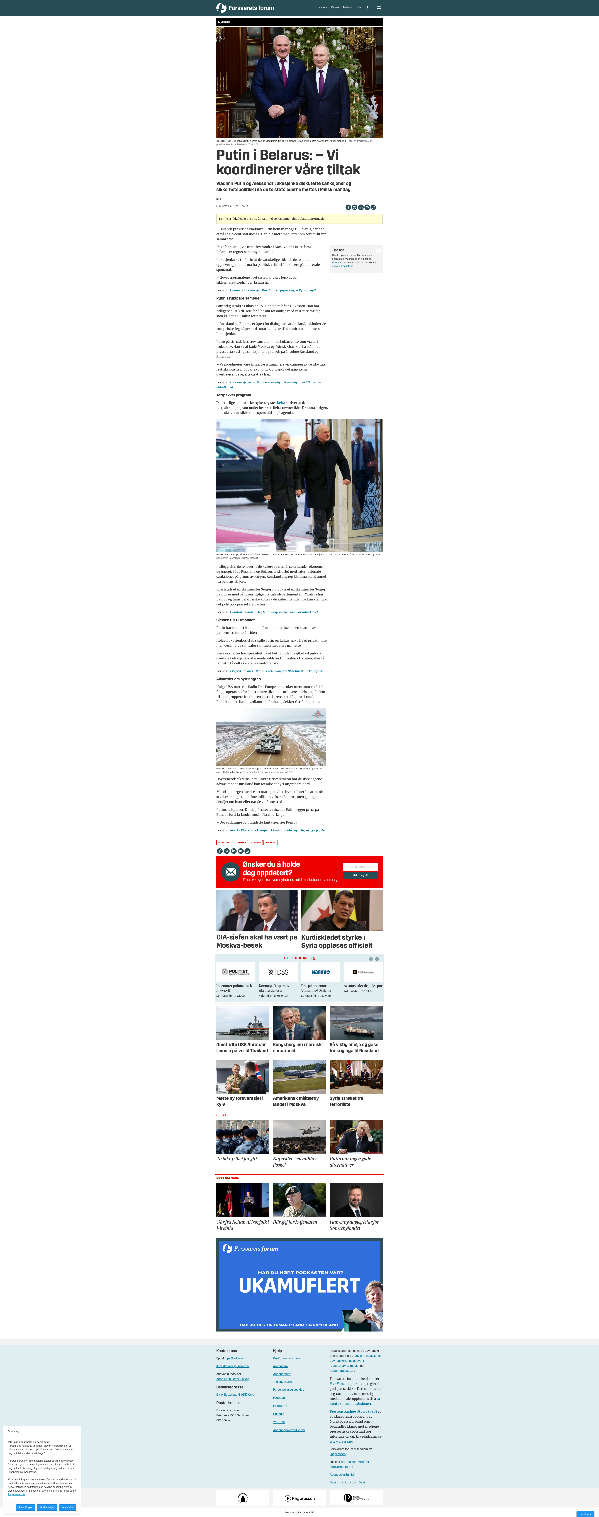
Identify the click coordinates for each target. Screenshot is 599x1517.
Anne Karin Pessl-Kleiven (232, 1379)
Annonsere (280, 1366)
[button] (371, 959)
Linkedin (278, 1414)
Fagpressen (338, 1454)
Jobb (358, 7)
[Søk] (368, 7)
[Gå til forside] (245, 8)
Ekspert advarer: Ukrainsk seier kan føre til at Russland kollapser (276, 671)
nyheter (256, 842)
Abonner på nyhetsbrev (289, 1430)
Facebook (279, 1398)
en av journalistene (342, 266)
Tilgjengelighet (283, 1382)
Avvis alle (67, 1507)
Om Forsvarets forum (287, 1358)
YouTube (279, 1422)
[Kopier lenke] (373, 207)
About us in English (342, 1474)
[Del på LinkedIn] (361, 207)
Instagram (280, 1406)
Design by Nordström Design (349, 1482)
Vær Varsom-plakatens (348, 1384)
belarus (270, 842)
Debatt (335, 7)
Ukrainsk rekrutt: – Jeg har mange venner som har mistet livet (274, 612)
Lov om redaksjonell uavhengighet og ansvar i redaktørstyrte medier (355, 1361)
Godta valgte (47, 1507)
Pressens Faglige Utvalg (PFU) (353, 1411)
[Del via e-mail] (367, 207)
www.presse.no (341, 1441)
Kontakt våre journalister (232, 1366)
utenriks (240, 842)
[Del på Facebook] (348, 207)
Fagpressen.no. (16, 1494)
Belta (281, 403)
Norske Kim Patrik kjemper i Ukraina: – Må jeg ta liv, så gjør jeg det (277, 830)
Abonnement (282, 1374)
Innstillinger (585, 1514)
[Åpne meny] (379, 7)
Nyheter (323, 7)
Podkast (347, 7)
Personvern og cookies (288, 1389)
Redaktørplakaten (342, 1371)
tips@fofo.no (339, 262)
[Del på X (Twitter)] (354, 207)
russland (224, 842)
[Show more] (378, 250)
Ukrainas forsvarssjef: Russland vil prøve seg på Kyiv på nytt (273, 290)
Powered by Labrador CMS (299, 1512)
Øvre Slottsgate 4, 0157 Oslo (235, 1394)
